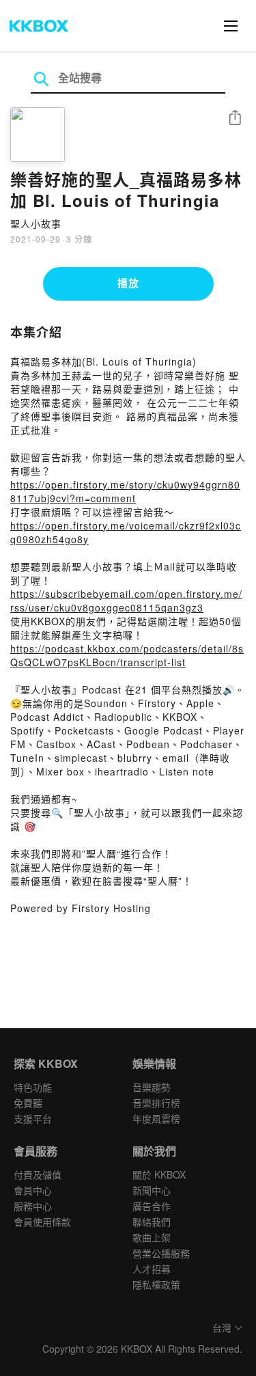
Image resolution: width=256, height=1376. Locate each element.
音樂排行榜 (156, 1103)
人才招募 (151, 1269)
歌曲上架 (151, 1237)
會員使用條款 (42, 1221)
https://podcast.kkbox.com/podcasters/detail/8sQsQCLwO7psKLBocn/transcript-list (127, 655)
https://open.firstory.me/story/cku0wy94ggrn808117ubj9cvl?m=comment (125, 491)
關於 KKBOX (159, 1174)
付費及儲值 (37, 1174)
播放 (128, 282)
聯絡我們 (151, 1221)
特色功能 (33, 1087)
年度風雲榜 (156, 1118)
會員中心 (33, 1190)
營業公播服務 (161, 1253)
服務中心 (33, 1206)
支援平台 (33, 1118)
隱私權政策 (156, 1284)
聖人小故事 (35, 223)
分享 (235, 118)
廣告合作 (151, 1206)
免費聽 (28, 1103)
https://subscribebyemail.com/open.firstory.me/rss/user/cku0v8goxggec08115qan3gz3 (126, 600)
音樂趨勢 (151, 1087)
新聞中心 (151, 1190)
